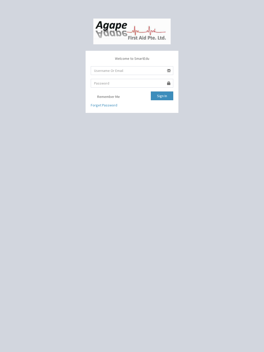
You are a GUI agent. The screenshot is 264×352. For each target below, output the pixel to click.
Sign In (162, 96)
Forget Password (104, 105)
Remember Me (108, 96)
